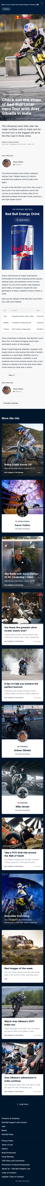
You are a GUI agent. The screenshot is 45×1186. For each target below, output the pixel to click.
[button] (42, 7)
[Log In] (42, 17)
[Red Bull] (22, 17)
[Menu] (3, 17)
